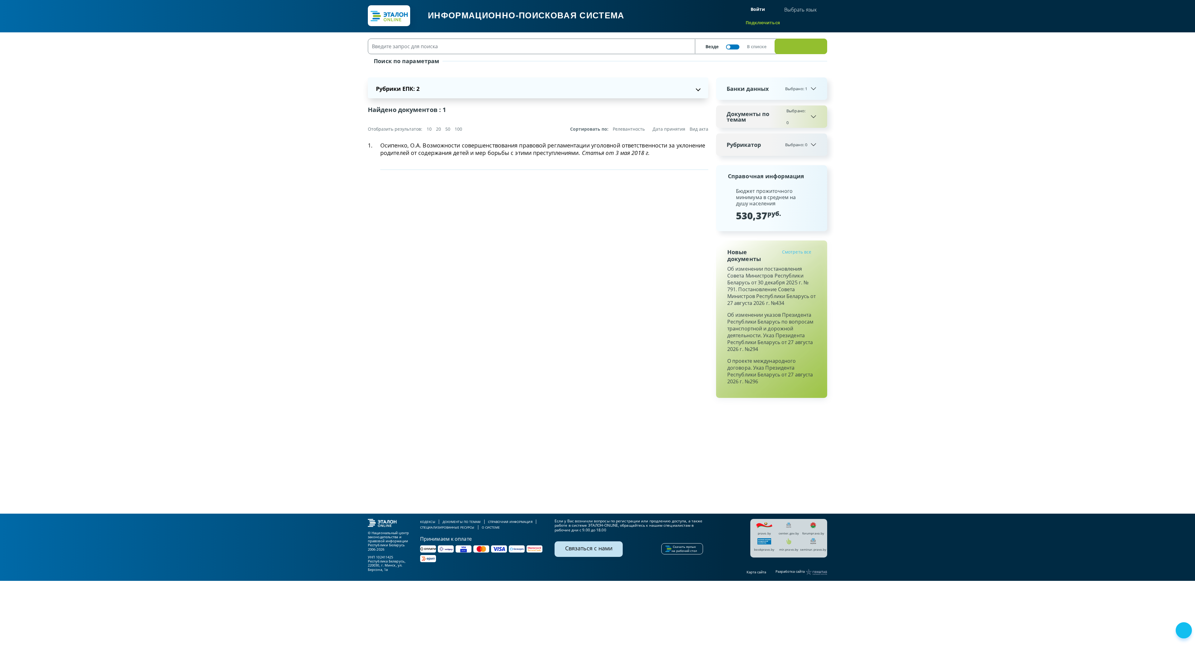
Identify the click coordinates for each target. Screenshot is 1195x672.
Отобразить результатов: (395, 129)
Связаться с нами (588, 548)
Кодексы (427, 522)
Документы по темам (766, 116)
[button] (726, 204)
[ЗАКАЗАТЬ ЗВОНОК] (1184, 631)
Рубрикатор (767, 144)
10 (429, 129)
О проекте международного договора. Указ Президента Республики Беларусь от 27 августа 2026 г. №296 (770, 371)
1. (370, 145)
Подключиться (763, 23)
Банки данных (767, 88)
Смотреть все (796, 252)
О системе (491, 527)
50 (447, 129)
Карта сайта (756, 572)
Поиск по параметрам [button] (405, 61)
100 (458, 129)
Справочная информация (510, 522)
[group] (771, 204)
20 (438, 129)
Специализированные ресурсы (447, 527)
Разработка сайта (791, 571)
